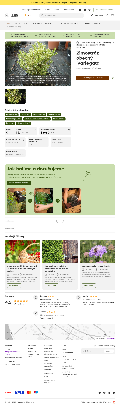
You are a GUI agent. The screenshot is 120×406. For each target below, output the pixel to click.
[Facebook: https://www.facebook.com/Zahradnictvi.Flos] (113, 392)
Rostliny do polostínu (13, 119)
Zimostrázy (10, 123)
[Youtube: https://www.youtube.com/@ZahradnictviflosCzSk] (84, 9)
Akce (9, 23)
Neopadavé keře (39, 114)
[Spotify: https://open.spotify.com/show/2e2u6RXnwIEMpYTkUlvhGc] (89, 9)
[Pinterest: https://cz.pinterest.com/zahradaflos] (109, 392)
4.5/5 (30, 15)
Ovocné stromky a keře (69, 23)
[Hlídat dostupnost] (112, 78)
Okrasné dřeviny (54, 114)
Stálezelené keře (58, 119)
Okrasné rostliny (21, 23)
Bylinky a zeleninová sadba (44, 23)
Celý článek (14, 285)
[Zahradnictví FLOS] (11, 15)
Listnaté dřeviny (11, 114)
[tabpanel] (18, 35)
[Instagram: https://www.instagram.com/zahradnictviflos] (80, 9)
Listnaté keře (25, 114)
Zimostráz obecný (24, 123)
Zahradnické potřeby (92, 23)
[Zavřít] (116, 2)
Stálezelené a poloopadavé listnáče (37, 119)
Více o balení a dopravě (18, 183)
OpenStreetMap (109, 338)
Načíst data (34, 221)
